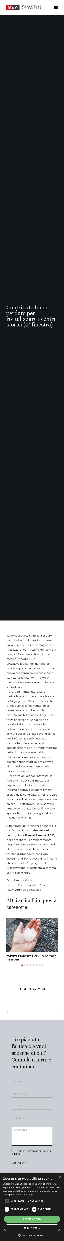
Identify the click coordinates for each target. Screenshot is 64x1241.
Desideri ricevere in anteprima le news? (31, 1152)
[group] (32, 939)
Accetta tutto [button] (32, 1219)
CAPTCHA (19, 1162)
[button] (22, 965)
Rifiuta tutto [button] (31, 1227)
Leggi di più (28, 1194)
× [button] (60, 1176)
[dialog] (32, 1207)
